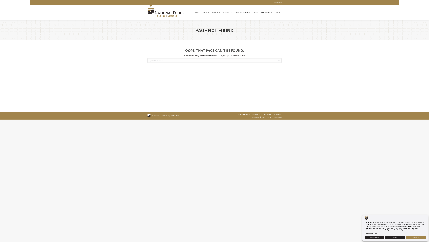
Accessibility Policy (244, 114)
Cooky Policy (277, 114)
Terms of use (256, 114)
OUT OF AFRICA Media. (274, 117)
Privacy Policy (266, 114)
